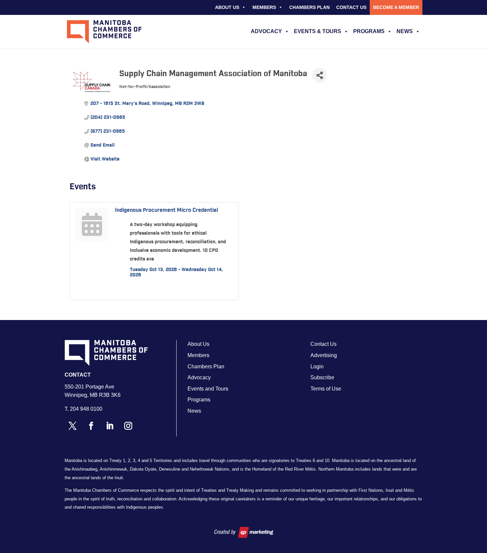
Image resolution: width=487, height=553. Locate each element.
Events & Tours (317, 31)
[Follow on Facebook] (91, 426)
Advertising (323, 355)
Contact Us (351, 7)
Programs (369, 31)
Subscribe (322, 377)
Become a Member (396, 7)
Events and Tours (208, 389)
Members (264, 7)
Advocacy (266, 31)
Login (317, 366)
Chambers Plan (309, 7)
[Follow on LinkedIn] (110, 426)
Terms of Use (325, 389)
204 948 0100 (86, 409)
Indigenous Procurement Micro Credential (166, 210)
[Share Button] (319, 75)
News (405, 31)
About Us (227, 7)
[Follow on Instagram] (128, 426)
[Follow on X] (73, 426)
